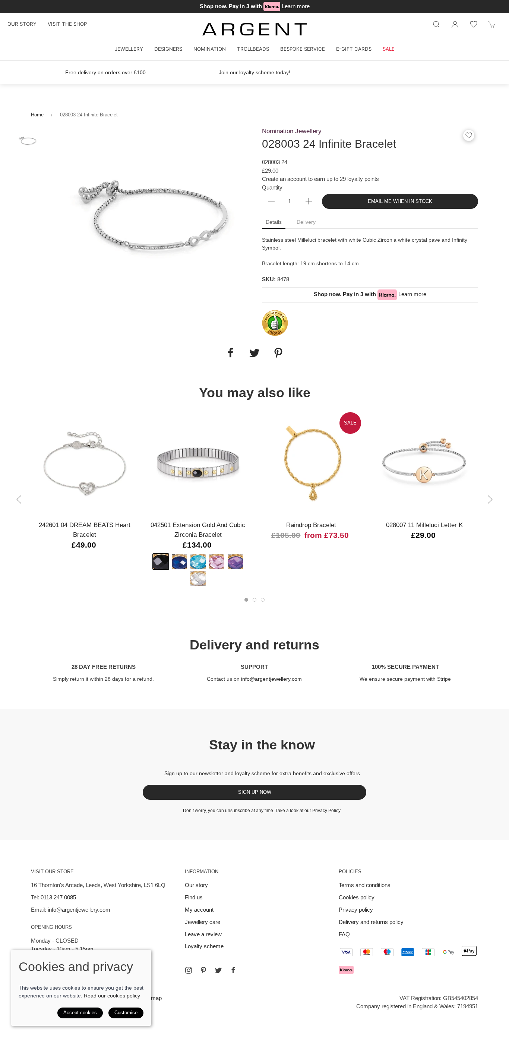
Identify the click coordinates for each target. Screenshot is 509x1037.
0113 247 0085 (58, 897)
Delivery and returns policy (371, 922)
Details (274, 222)
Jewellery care (202, 922)
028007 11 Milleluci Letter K (424, 525)
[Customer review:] (275, 322)
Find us (194, 897)
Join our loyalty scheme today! (254, 72)
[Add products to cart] (492, 24)
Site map (151, 998)
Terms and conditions (365, 885)
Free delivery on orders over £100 (105, 72)
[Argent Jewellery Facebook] (233, 970)
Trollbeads (253, 49)
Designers (168, 49)
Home (37, 115)
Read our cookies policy (112, 996)
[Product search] (436, 24)
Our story (22, 24)
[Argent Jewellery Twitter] (218, 970)
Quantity (272, 187)
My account (199, 909)
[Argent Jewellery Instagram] (188, 970)
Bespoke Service (302, 49)
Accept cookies (80, 1012)
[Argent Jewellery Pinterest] (203, 970)
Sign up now (254, 792)
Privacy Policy (326, 810)
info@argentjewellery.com (271, 679)
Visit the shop (67, 24)
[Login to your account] (455, 24)
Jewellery (129, 49)
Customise (125, 1012)
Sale (389, 49)
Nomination (209, 49)
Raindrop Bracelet (311, 525)
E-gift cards (354, 49)
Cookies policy (356, 897)
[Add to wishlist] (473, 24)
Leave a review (203, 934)
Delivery (306, 222)
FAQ (344, 934)
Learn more (296, 6)
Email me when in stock (400, 201)
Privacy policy (356, 909)
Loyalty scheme (204, 946)
